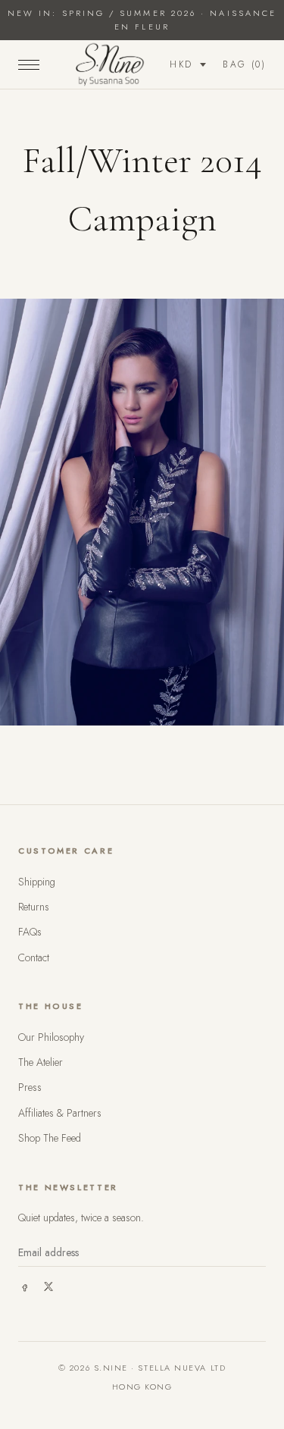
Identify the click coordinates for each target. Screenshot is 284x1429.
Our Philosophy (51, 1037)
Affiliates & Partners (59, 1112)
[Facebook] (24, 1286)
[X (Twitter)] (48, 1286)
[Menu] (28, 64)
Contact (33, 957)
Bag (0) (244, 64)
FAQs (30, 931)
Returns (33, 906)
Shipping (36, 881)
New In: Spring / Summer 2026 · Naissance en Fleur (142, 20)
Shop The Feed (49, 1137)
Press (30, 1087)
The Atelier (40, 1062)
